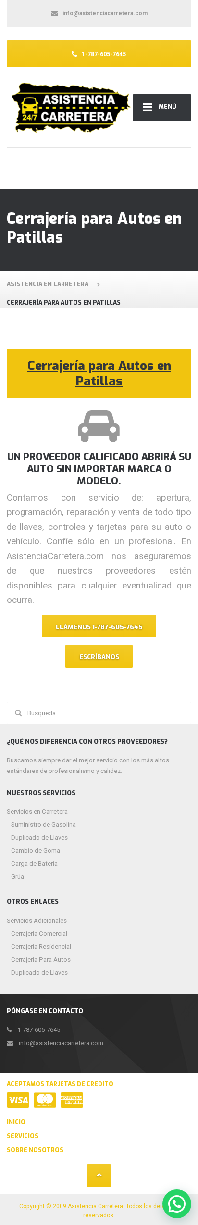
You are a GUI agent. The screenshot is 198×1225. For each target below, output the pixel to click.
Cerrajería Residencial (41, 946)
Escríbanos (99, 657)
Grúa (17, 876)
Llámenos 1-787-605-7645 (99, 627)
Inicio (16, 1122)
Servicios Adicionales (37, 920)
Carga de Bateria (34, 863)
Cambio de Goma (35, 850)
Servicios (22, 1136)
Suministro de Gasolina (43, 824)
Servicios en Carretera (37, 811)
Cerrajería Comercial (39, 933)
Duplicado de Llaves (39, 837)
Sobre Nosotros (35, 1150)
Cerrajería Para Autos (41, 959)
